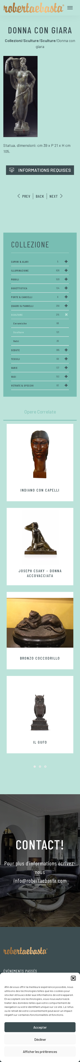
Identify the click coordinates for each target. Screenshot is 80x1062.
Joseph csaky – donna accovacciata (40, 573)
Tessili (35, 358)
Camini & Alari (34, 261)
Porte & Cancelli (34, 297)
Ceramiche (36, 323)
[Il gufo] (40, 706)
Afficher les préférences (40, 1052)
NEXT (54, 196)
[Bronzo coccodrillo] (40, 622)
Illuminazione (35, 270)
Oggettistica (35, 288)
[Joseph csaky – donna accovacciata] (40, 537)
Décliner (40, 1039)
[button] (73, 978)
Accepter (40, 1027)
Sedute (35, 350)
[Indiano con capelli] (40, 454)
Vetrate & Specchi (35, 385)
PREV (25, 196)
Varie (35, 367)
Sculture (35, 314)
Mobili (35, 279)
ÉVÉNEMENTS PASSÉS (20, 970)
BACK (40, 196)
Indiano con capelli (40, 490)
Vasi (35, 376)
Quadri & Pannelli (35, 305)
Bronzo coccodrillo (40, 658)
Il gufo (40, 742)
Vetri (36, 341)
